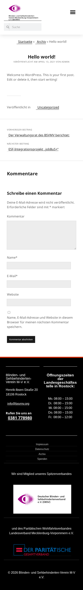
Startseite (25, 41)
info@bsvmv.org (18, 403)
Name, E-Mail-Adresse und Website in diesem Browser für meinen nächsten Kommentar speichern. (40, 322)
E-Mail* (12, 276)
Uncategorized (48, 107)
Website (13, 294)
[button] (73, 12)
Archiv (41, 41)
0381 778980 (20, 417)
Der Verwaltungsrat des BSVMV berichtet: (38, 135)
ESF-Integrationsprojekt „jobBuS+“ (33, 149)
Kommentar (16, 216)
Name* (12, 257)
